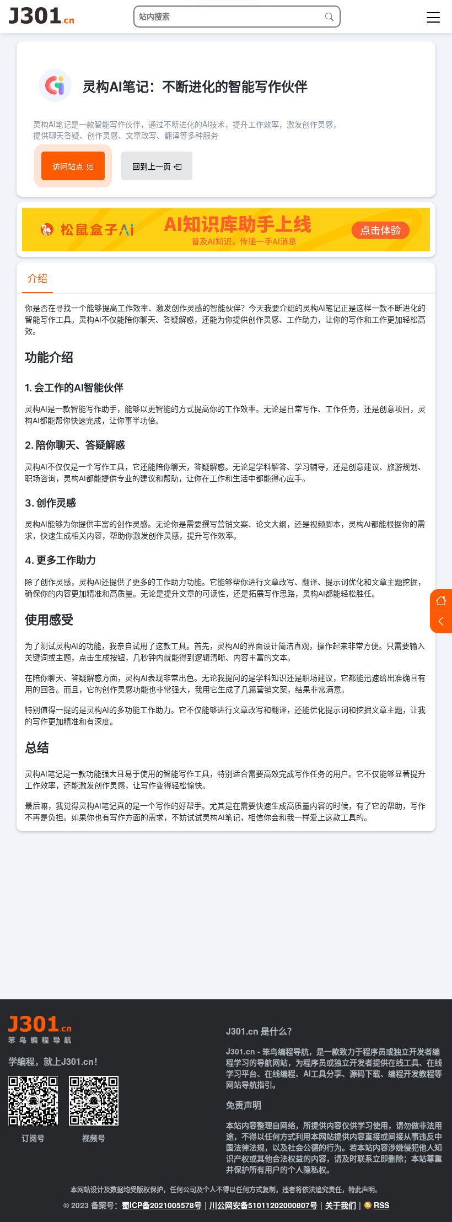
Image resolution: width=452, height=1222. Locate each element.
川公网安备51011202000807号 (263, 1204)
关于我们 (340, 1204)
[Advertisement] (226, 914)
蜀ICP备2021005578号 (162, 1204)
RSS (381, 1204)
